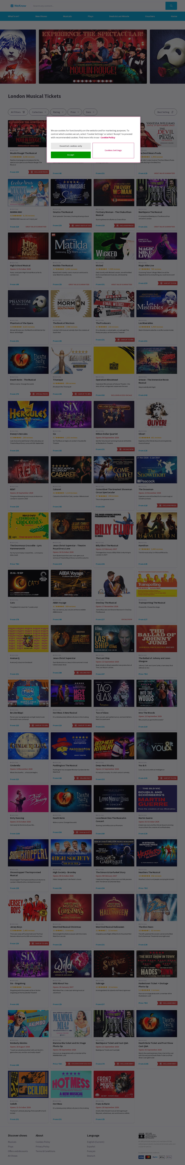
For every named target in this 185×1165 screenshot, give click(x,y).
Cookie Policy (108, 137)
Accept (70, 154)
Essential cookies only (71, 146)
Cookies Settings (113, 150)
